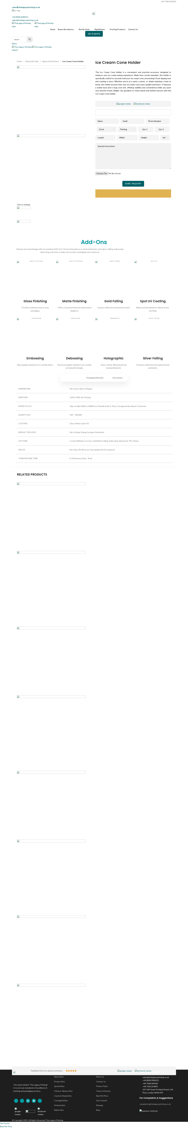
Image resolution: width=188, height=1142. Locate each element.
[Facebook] (16, 1101)
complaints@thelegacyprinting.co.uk (155, 1104)
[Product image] (51, 585)
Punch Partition (94, 1054)
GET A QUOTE (94, 34)
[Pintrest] (34, 1101)
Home (19, 61)
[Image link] (123, 103)
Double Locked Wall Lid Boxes (94, 621)
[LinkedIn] (40, 1101)
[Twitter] (22, 1101)
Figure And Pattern (50, 61)
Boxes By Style (32, 61)
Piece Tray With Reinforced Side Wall (94, 910)
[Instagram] (28, 1101)
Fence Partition (94, 766)
